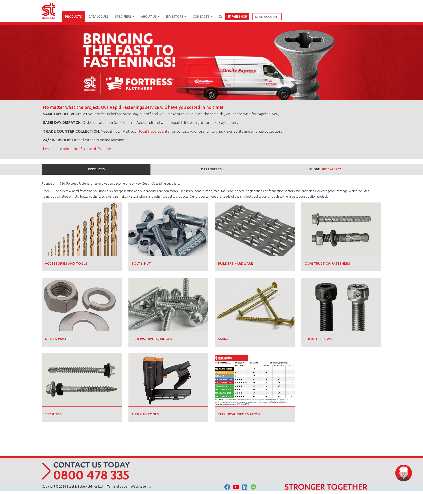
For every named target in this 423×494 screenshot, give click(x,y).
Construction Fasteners (327, 263)
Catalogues (98, 16)
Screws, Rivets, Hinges (152, 339)
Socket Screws (318, 339)
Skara (223, 339)
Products (73, 16)
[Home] (52, 5)
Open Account (267, 17)
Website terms (141, 486)
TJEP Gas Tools (145, 414)
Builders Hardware (235, 263)
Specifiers (123, 16)
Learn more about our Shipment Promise (77, 149)
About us (149, 16)
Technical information (239, 414)
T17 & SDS (53, 414)
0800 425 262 (331, 169)
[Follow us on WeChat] (253, 488)
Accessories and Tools (66, 263)
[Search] (220, 16)
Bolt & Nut (141, 263)
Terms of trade (117, 486)
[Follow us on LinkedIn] (244, 487)
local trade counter (155, 131)
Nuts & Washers (59, 339)
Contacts (201, 16)
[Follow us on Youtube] (236, 487)
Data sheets (211, 169)
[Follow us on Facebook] (227, 487)
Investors (175, 16)
